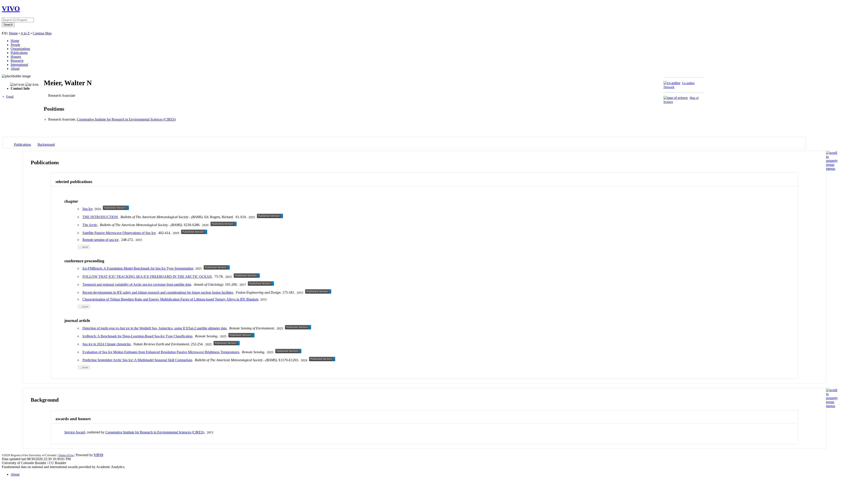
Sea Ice (87, 209)
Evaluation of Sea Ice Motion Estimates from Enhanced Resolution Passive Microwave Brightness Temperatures (160, 352)
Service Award (74, 432)
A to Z (25, 33)
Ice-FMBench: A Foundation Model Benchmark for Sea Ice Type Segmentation (137, 268)
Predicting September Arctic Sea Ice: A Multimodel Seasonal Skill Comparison (137, 360)
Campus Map (42, 33)
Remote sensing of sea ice (100, 240)
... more (84, 246)
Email (10, 96)
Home (13, 33)
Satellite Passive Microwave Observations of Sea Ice (119, 233)
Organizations (20, 49)
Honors (16, 57)
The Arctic (89, 225)
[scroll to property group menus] (832, 168)
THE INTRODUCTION (100, 217)
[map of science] (676, 98)
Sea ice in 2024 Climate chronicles (106, 344)
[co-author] (672, 83)
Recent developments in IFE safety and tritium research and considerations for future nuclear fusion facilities (157, 292)
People (15, 45)
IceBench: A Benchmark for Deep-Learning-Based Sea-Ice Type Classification (137, 336)
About (15, 68)
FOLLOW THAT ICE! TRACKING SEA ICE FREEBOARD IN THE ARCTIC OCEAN (147, 276)
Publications (19, 53)
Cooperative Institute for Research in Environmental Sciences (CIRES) (126, 119)
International (19, 64)
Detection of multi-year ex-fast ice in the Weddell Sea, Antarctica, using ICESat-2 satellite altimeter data (154, 328)
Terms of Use (66, 455)
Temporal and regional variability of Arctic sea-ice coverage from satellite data (136, 284)
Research (17, 60)
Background (46, 144)
